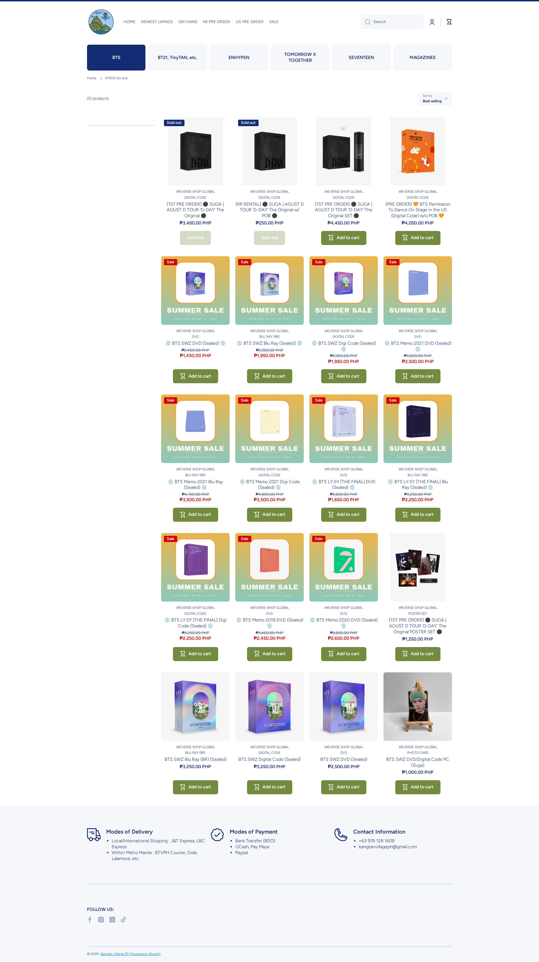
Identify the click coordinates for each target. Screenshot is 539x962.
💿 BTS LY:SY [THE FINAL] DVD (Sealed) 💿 (343, 484)
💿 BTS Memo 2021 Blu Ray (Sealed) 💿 (195, 484)
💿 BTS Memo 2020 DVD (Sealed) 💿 (344, 623)
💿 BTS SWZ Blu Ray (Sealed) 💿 (269, 343)
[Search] (366, 22)
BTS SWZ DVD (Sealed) (343, 759)
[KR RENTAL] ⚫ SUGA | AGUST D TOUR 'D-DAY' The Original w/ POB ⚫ (270, 210)
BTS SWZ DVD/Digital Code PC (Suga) (417, 762)
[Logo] (101, 22)
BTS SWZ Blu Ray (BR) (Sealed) (195, 759)
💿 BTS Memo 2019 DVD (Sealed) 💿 (269, 623)
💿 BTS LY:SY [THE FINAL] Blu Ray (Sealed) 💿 (418, 484)
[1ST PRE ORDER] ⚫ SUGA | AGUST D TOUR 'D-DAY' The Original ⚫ (195, 210)
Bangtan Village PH (115, 954)
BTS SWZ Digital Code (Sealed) (269, 759)
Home (91, 78)
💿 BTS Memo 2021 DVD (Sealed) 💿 (417, 346)
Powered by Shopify (145, 954)
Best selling (432, 101)
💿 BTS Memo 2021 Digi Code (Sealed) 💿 (269, 484)
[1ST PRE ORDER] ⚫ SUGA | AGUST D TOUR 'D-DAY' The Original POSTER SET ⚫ (417, 625)
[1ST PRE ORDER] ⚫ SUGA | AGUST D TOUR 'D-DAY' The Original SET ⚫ (343, 210)
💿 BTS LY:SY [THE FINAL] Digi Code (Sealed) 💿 (196, 623)
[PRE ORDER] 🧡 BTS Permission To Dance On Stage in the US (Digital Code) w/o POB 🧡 (417, 210)
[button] (449, 22)
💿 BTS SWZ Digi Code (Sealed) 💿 (344, 346)
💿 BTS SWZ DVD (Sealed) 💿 (195, 343)
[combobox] (392, 22)
